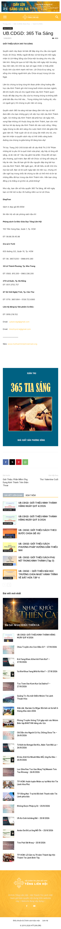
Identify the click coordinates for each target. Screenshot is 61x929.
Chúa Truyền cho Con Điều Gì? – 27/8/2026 (37, 647)
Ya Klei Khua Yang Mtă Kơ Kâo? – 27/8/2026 (37, 671)
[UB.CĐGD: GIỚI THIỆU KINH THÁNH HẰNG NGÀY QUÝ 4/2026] (10, 506)
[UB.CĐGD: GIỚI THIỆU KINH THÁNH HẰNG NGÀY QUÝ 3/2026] (10, 520)
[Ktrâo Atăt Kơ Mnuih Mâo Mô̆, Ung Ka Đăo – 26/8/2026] (8, 760)
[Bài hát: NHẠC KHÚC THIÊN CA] (30, 613)
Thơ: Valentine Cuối (49, 479)
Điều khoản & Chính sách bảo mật (26, 920)
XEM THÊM (31, 495)
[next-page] (9, 585)
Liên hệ (45, 920)
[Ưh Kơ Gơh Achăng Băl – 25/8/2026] (8, 821)
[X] (12, 462)
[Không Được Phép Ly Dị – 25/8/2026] (8, 809)
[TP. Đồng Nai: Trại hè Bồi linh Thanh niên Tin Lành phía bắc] (8, 796)
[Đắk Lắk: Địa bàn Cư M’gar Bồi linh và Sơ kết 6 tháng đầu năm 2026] (8, 711)
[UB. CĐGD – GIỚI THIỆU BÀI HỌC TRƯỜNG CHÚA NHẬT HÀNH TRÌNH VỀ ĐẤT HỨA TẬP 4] (10, 574)
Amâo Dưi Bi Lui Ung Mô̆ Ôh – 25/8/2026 (35, 830)
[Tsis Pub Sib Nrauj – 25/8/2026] (8, 845)
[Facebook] (6, 462)
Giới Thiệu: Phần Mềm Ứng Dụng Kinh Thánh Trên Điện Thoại (15, 482)
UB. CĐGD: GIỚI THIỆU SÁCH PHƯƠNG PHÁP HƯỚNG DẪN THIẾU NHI (38, 547)
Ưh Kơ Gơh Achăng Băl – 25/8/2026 (33, 818)
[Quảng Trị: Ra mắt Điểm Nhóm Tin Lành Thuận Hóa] (8, 698)
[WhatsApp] (25, 462)
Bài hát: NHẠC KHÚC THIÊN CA (22, 625)
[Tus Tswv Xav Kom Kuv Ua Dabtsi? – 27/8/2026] (8, 686)
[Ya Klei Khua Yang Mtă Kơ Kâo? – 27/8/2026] (8, 674)
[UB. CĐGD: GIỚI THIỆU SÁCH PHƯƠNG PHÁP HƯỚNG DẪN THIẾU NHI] (10, 547)
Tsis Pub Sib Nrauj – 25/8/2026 (31, 843)
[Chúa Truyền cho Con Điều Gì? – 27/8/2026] (8, 650)
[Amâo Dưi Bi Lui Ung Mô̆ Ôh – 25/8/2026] (8, 833)
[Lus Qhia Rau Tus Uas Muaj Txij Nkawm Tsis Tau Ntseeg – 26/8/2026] (8, 772)
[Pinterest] (19, 462)
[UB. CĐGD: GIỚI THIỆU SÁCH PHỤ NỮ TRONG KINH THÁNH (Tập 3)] (10, 561)
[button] (4, 17)
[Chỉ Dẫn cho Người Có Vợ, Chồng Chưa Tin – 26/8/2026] (8, 735)
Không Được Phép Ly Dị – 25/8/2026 (33, 806)
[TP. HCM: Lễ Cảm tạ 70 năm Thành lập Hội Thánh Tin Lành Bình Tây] (8, 857)
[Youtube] (34, 906)
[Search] (57, 17)
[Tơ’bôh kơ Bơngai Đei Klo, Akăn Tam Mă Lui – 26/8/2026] (8, 747)
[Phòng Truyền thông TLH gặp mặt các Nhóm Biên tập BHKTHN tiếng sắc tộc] (8, 723)
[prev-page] (4, 585)
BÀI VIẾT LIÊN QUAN (13, 495)
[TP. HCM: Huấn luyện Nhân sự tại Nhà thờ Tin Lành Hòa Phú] (8, 784)
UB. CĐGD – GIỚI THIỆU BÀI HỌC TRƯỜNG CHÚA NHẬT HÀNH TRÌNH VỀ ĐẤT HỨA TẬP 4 (38, 574)
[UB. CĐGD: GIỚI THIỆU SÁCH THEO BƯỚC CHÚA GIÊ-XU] (10, 533)
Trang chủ (7, 24)
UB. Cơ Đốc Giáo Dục (21, 24)
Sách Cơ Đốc (38, 24)
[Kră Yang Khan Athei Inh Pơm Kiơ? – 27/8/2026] (8, 662)
